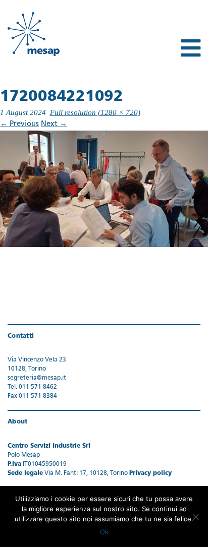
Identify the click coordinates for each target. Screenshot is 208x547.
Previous (19, 124)
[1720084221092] (104, 189)
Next (54, 124)
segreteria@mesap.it (37, 378)
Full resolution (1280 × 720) (95, 112)
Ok (104, 532)
